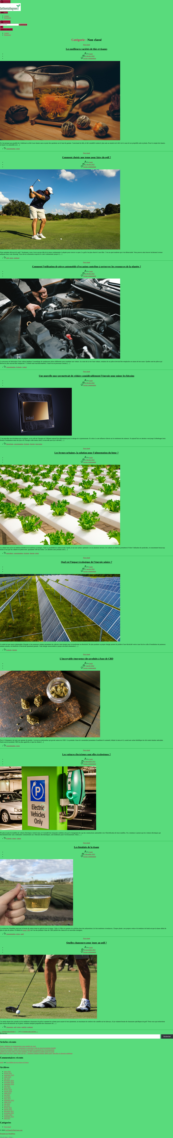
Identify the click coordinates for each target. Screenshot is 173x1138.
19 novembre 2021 (90, 950)
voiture (24, 367)
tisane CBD (26, 930)
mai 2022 (7, 1106)
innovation (38, 444)
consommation (10, 149)
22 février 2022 (90, 164)
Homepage (7, 18)
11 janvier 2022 (90, 569)
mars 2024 (7, 1088)
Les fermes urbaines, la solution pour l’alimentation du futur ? (86, 452)
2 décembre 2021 (89, 854)
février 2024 (8, 1089)
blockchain (9, 444)
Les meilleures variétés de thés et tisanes (86, 49)
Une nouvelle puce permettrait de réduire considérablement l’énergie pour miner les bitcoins (86, 375)
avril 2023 (7, 1097)
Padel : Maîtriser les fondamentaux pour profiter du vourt (18, 1046)
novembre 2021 (9, 1113)
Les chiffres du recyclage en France (17, 1062)
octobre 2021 (8, 1115)
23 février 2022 (90, 56)
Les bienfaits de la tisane (86, 847)
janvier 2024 (8, 1091)
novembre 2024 (9, 1082)
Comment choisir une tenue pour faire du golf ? (86, 157)
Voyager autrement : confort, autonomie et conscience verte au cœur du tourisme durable (28, 1048)
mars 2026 (7, 1071)
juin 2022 (7, 1104)
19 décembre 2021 (90, 761)
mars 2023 (7, 1098)
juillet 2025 (7, 1077)
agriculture (9, 553)
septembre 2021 (9, 1116)
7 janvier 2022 (89, 666)
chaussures (9, 1027)
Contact (6, 16)
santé (22, 934)
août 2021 (7, 1118)
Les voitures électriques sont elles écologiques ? (86, 754)
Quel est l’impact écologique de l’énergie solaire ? (86, 562)
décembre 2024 (9, 1080)
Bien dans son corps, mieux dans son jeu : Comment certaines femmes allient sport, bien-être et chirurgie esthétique (36, 1053)
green (18, 149)
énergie (32, 444)
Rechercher (3, 1033)
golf (7, 258)
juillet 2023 (7, 1093)
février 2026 (8, 1073)
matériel (23, 1027)
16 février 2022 (90, 383)
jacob (91, 54)
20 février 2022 (90, 274)
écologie (19, 367)
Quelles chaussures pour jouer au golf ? (86, 942)
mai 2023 (7, 1095)
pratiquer (16, 258)
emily (2, 1062)
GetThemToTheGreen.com (13, 1130)
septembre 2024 (9, 1084)
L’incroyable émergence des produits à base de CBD (86, 658)
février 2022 (8, 1107)
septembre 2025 (9, 1075)
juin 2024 (7, 1086)
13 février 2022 (90, 460)
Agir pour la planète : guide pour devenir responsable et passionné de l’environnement (27, 1050)
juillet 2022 (7, 1102)
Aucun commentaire (89, 58)
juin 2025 (7, 1079)
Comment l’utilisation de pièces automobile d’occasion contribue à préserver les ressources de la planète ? (86, 266)
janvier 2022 (8, 1109)
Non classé (86, 45)
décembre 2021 (9, 1111)
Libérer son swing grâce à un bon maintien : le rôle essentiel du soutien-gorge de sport (27, 1051)
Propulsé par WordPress (7, 1133)
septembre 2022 (9, 1100)
